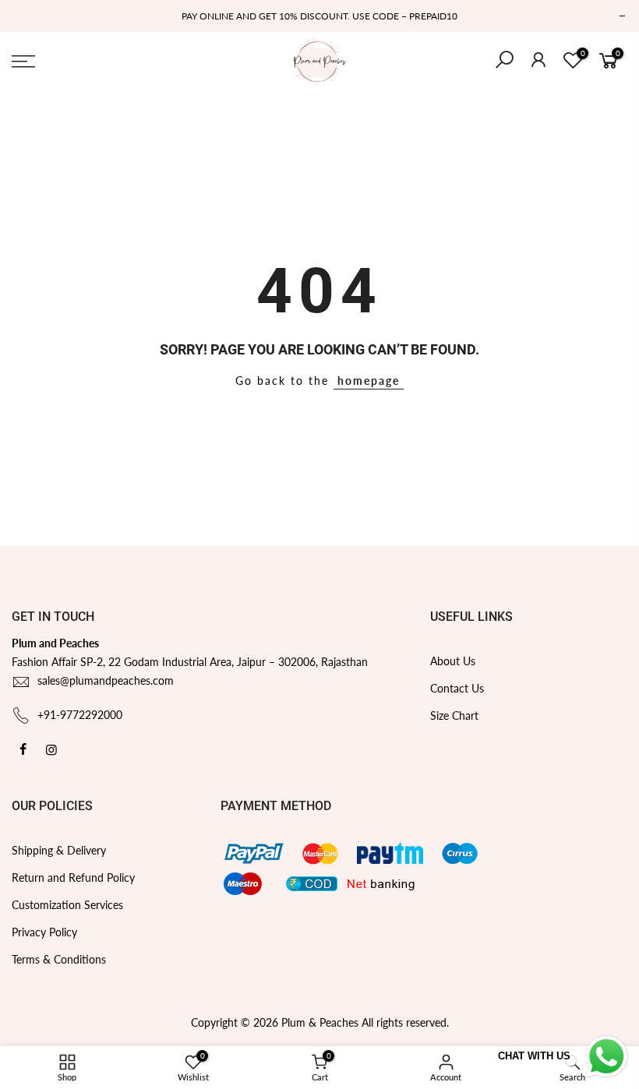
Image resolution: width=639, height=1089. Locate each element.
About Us (452, 661)
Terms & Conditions (59, 959)
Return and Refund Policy (73, 877)
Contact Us (457, 688)
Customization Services (67, 904)
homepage (368, 380)
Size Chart (454, 715)
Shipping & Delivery (59, 850)
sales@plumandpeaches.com (105, 680)
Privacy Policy (44, 932)
